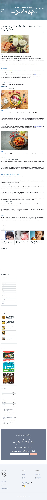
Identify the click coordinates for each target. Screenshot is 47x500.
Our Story (36, 473)
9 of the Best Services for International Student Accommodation (10, 338)
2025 (2, 394)
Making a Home (37, 474)
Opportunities (37, 471)
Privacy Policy (37, 478)
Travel (3, 291)
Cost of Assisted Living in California (10, 327)
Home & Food (3, 4)
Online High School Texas (26, 482)
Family (3, 281)
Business (2, 9)
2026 (2, 392)
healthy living (3, 225)
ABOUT (2, 11)
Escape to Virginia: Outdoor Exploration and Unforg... (9, 420)
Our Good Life (27, 496)
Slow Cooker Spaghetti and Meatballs (11, 332)
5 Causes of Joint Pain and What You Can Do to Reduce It (22, 242)
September (4, 406)
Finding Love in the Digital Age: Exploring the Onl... (9, 412)
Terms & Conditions (38, 477)
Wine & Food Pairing (5, 295)
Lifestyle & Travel (4, 7)
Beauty (3, 285)
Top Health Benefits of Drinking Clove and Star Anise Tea (10, 317)
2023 (2, 399)
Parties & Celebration (5, 299)
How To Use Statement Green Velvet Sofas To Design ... (8, 423)
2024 (2, 396)
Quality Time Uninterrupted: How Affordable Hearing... (8, 410)
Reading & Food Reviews (5, 297)
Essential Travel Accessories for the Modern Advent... (8, 415)
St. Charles (3, 303)
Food (2, 287)
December (4, 400)
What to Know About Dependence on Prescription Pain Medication (37, 242)
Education (3, 289)
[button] (43, 32)
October (3, 404)
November (4, 402)
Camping (3, 293)
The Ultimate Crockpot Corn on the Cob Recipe (10, 322)
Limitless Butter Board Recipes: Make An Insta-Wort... (9, 418)
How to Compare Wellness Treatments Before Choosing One (7, 242)
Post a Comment (13, 32)
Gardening (3, 301)
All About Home (4, 277)
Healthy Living (4, 283)
